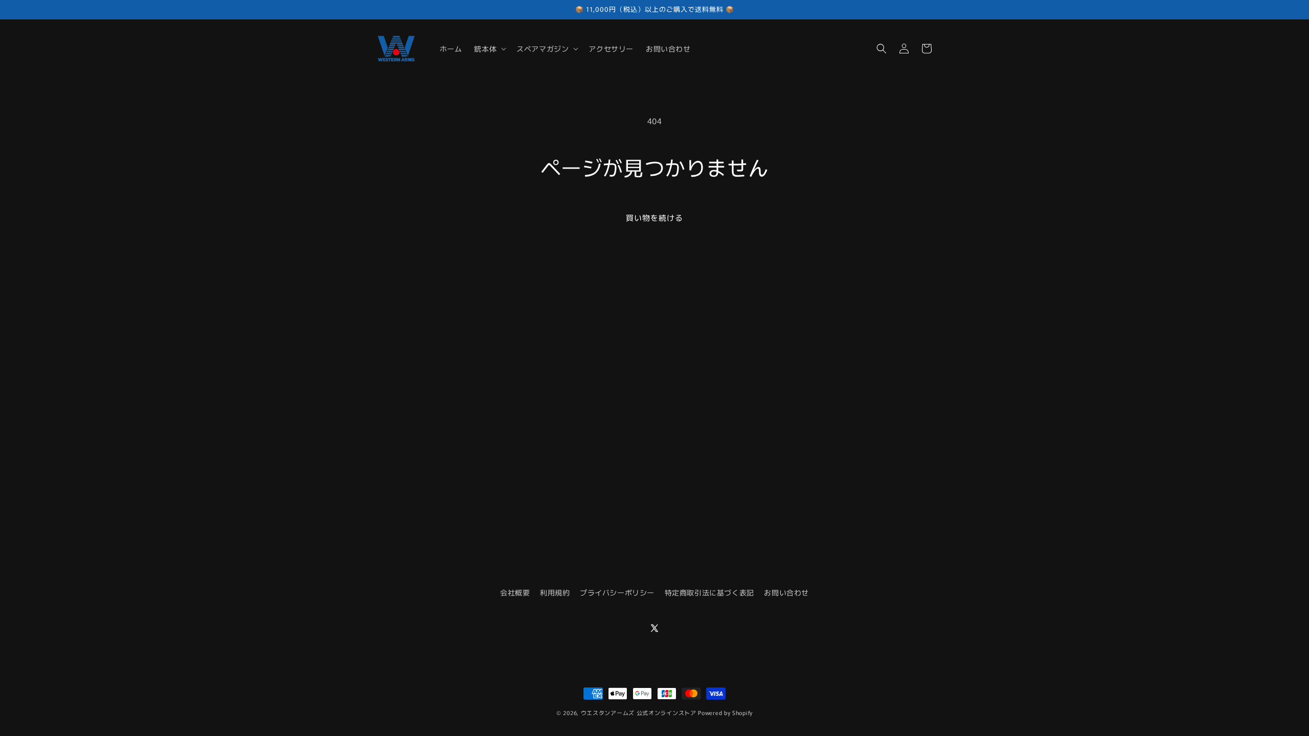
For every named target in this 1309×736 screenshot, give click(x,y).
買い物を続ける (654, 217)
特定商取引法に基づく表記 (709, 592)
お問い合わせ (786, 592)
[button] (489, 48)
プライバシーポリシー (617, 592)
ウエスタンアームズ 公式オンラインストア (638, 712)
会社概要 (515, 592)
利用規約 (555, 592)
